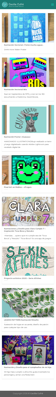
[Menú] (52, 4)
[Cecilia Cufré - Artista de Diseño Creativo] (24, 4)
